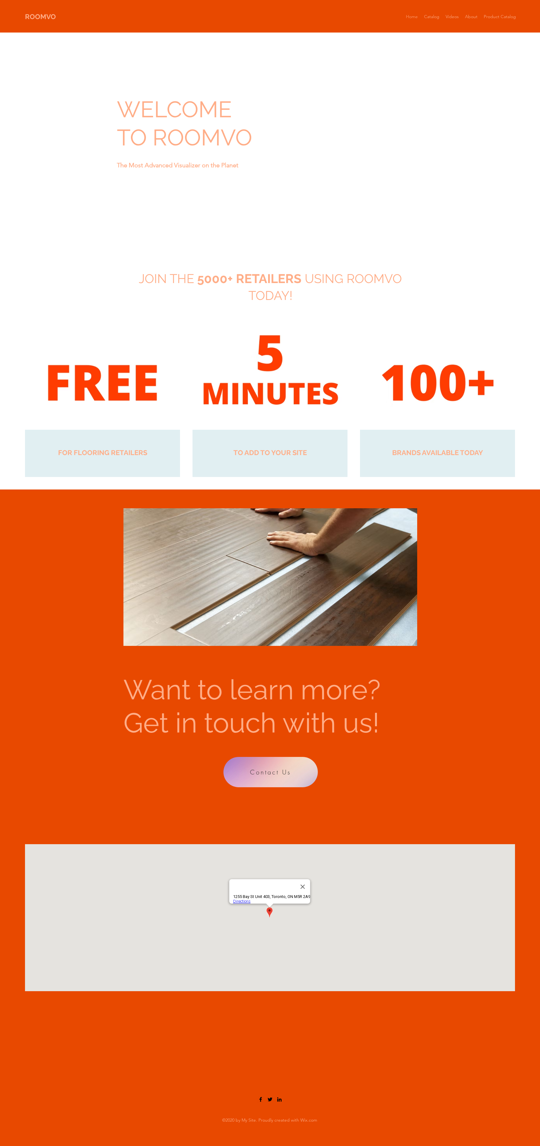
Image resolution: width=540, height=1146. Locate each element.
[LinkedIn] (279, 1099)
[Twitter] (270, 1099)
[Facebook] (261, 1099)
